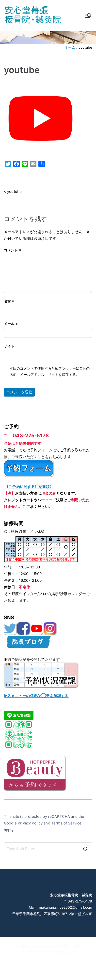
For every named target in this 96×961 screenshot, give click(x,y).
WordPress (67, 952)
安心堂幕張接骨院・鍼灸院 (63, 946)
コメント (12, 250)
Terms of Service (66, 823)
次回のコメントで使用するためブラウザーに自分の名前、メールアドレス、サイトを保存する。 (50, 371)
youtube (14, 191)
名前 (9, 301)
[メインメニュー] (88, 15)
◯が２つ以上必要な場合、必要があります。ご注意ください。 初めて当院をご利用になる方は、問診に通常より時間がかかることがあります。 (47, 696)
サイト (9, 346)
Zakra (45, 952)
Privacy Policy (30, 823)
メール (11, 323)
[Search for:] (48, 849)
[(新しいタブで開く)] (10, 628)
